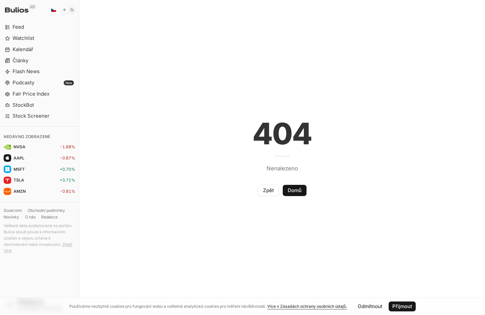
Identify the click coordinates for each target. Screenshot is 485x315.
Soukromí (13, 210)
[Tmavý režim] (68, 10)
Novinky (11, 217)
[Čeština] (53, 10)
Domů (295, 190)
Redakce (49, 217)
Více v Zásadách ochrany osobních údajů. (307, 306)
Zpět (268, 190)
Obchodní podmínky (46, 210)
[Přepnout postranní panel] (79, 157)
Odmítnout (370, 306)
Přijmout (402, 306)
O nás (30, 217)
